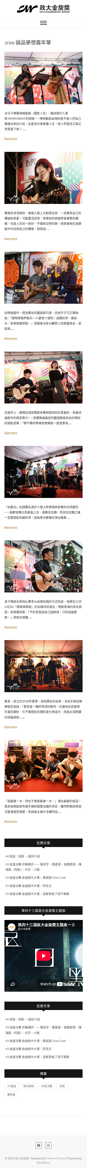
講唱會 (11, 1094)
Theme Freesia (56, 1158)
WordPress (43, 1162)
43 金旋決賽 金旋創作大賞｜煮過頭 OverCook (35, 877)
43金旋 (11, 1086)
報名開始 (28, 1086)
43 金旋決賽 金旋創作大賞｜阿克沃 (28, 885)
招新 (62, 1086)
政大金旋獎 (22, 1158)
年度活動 (46, 1086)
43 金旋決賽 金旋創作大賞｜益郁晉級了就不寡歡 (37, 894)
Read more (10, 138)
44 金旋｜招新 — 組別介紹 (22, 856)
